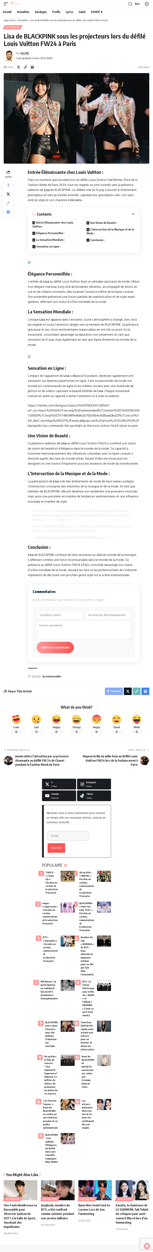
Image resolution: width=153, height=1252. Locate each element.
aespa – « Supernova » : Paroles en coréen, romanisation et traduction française (50, 913)
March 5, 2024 (106, 537)
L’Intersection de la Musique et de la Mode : (110, 231)
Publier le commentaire (55, 647)
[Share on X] (18, 67)
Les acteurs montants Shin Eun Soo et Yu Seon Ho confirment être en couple (88, 1114)
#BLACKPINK (39, 511)
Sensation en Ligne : (48, 246)
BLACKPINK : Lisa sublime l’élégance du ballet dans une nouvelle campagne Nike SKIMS (51, 1148)
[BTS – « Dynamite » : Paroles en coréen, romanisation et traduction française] (68, 941)
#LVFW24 (110, 526)
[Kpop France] (15, 3)
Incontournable (52, 676)
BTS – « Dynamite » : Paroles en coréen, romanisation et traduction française (50, 949)
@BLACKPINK (58, 531)
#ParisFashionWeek (92, 526)
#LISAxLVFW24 (72, 526)
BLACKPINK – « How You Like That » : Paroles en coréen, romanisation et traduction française (86, 917)
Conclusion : (97, 240)
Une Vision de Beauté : (103, 222)
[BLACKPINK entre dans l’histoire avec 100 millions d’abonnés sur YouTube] (68, 1026)
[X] (59, 784)
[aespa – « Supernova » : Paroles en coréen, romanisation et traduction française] (68, 907)
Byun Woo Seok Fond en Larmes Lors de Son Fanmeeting (94, 1209)
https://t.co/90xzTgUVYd (81, 531)
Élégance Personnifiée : (50, 233)
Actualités (12, 27)
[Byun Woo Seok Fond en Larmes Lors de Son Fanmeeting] (95, 1190)
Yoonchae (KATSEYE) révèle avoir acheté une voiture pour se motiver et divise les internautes (87, 1036)
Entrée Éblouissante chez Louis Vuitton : (52, 224)
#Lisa (53, 511)
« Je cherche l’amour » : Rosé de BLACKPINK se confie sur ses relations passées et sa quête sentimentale (50, 1114)
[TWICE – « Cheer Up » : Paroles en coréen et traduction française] (68, 876)
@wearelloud (124, 526)
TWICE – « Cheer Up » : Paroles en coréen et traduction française (52, 882)
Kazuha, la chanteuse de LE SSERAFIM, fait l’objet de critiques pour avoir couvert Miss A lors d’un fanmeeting (132, 1213)
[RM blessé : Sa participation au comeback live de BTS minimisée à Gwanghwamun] (68, 985)
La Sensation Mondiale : (50, 239)
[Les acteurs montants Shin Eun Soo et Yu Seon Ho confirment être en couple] (104, 1104)
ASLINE (24, 53)
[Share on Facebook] (8, 185)
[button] (7, 3)
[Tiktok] (94, 795)
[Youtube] (59, 795)
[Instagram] (94, 784)
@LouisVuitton (41, 531)
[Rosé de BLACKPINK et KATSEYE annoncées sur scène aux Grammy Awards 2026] (104, 1060)
